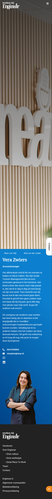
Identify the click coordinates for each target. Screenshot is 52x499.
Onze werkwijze (13, 458)
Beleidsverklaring (11, 487)
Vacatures (7, 445)
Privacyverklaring (11, 491)
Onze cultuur (12, 454)
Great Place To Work (16, 462)
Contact (6, 470)
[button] (47, 3)
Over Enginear (9, 450)
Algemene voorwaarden (14, 482)
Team (5, 466)
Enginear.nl (8, 478)
